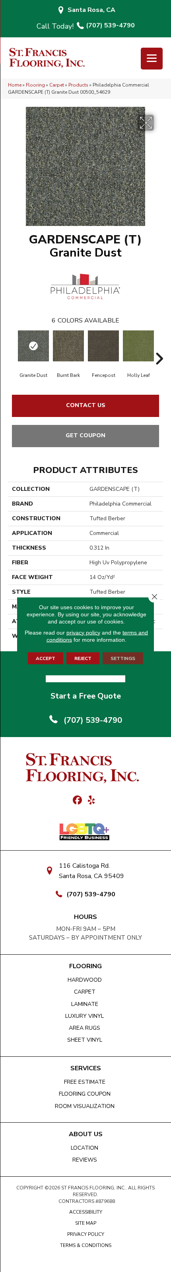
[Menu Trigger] (152, 58)
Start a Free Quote (86, 696)
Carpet (56, 85)
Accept (45, 658)
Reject (82, 658)
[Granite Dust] (33, 345)
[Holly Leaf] (138, 345)
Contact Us (85, 405)
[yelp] (91, 800)
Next (159, 347)
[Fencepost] (103, 345)
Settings (123, 658)
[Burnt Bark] (68, 345)
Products (78, 85)
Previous (12, 347)
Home (14, 85)
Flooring (35, 85)
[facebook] (77, 800)
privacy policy (83, 632)
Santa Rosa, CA (91, 10)
